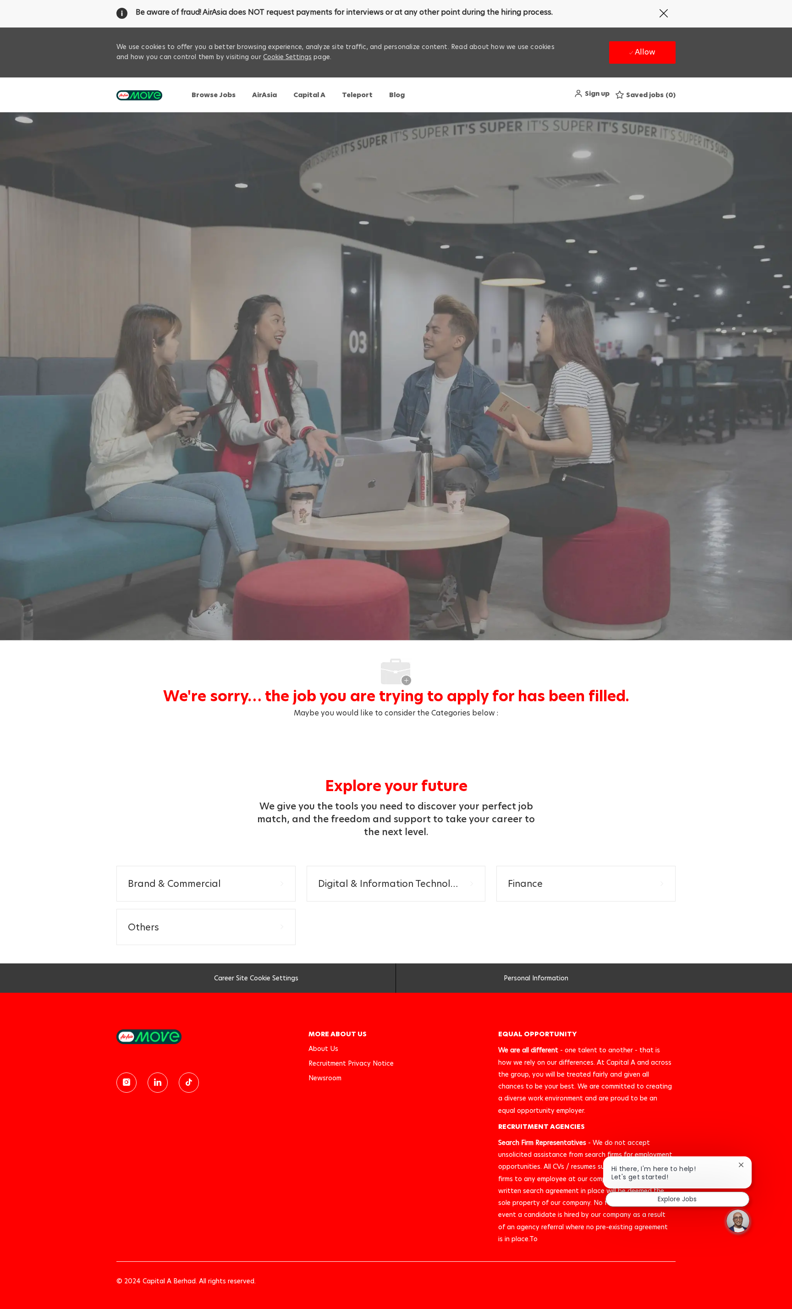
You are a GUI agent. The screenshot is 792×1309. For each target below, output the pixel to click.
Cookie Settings (287, 56)
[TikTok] (189, 1082)
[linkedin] (158, 1082)
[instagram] (126, 1082)
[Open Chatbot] (738, 1221)
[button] (592, 93)
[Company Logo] (139, 94)
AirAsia (264, 94)
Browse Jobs (214, 94)
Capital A (309, 94)
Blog (397, 94)
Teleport (357, 94)
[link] (206, 1036)
